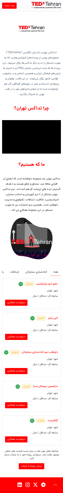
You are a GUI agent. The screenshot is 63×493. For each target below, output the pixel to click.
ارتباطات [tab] (14, 272)
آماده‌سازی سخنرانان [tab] (36, 272)
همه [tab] (55, 272)
